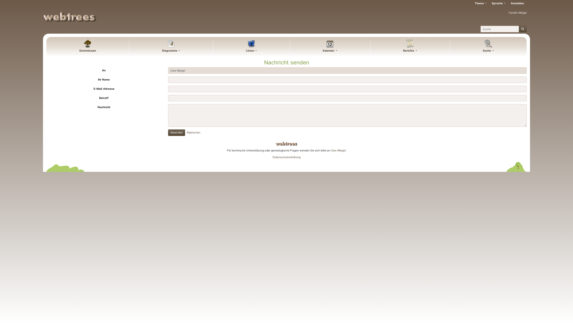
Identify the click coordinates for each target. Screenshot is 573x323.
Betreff (104, 98)
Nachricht (104, 107)
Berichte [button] (409, 50)
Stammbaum (87, 50)
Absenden (176, 132)
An (104, 70)
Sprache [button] (497, 3)
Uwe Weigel (338, 150)
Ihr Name (104, 79)
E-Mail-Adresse (104, 88)
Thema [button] (479, 3)
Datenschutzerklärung (287, 157)
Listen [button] (250, 50)
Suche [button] (487, 50)
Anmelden (517, 3)
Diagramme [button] (170, 50)
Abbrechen (193, 132)
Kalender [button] (329, 50)
